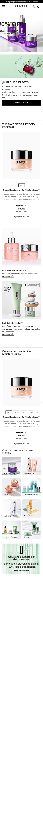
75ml (31, 412)
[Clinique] (21, 6)
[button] (39, 6)
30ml (23, 412)
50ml (8, 412)
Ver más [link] (35, 2)
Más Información (21, 571)
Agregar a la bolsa (21, 217)
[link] (21, 155)
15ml (16, 412)
